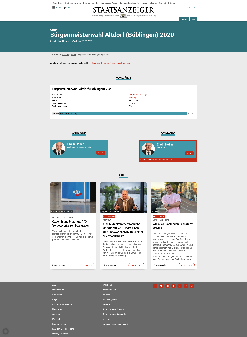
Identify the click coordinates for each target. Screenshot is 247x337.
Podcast (56, 319)
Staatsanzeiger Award (73, 3)
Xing (179, 286)
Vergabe (95, 3)
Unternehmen (57, 3)
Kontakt (172, 3)
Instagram (167, 286)
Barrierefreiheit (109, 290)
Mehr (100, 153)
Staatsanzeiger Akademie (129, 3)
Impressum (57, 294)
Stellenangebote (110, 299)
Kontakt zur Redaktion (62, 304)
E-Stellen (86, 3)
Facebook (155, 286)
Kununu (192, 286)
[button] (5, 331)
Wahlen (73, 55)
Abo (193, 19)
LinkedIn (185, 286)
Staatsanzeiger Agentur (109, 3)
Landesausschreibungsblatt (115, 324)
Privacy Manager (60, 334)
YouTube (173, 286)
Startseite (65, 55)
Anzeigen (144, 3)
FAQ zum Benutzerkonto (63, 329)
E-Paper (184, 19)
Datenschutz (58, 290)
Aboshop (153, 3)
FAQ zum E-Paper (60, 324)
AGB (54, 285)
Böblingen (133, 97)
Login (55, 299)
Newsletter (163, 3)
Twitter (161, 286)
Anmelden (190, 8)
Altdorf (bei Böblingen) (101, 63)
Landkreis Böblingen (121, 63)
